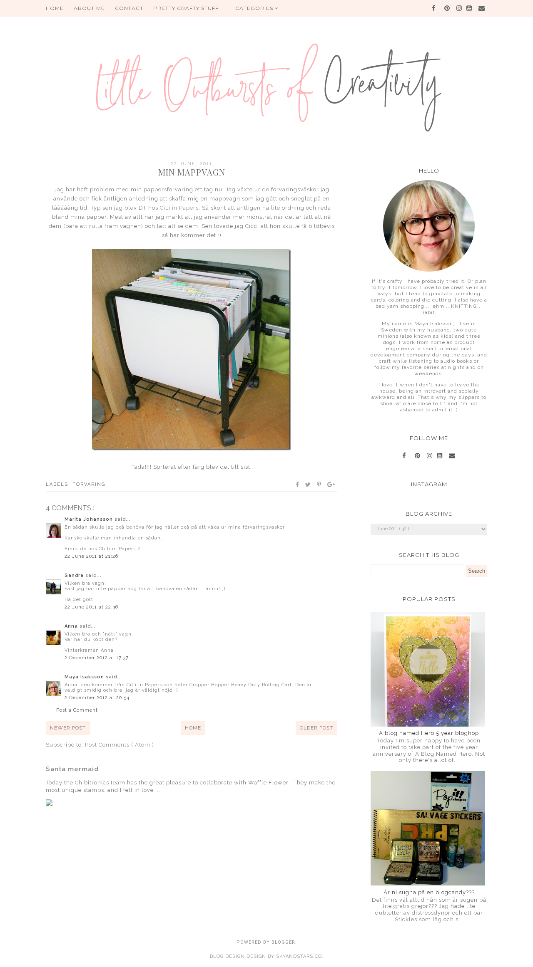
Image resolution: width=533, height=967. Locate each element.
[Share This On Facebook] (297, 484)
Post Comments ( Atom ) (119, 745)
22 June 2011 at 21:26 (91, 556)
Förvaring (88, 484)
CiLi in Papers (179, 208)
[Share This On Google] (331, 484)
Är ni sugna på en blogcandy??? (429, 892)
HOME (55, 8)
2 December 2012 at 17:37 (97, 657)
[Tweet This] (308, 484)
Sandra (75, 575)
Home (193, 728)
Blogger (283, 942)
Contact (129, 8)
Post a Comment (77, 710)
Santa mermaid (72, 769)
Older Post (316, 728)
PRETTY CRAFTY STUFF (186, 8)
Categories (255, 8)
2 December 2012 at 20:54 (97, 697)
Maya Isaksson (85, 677)
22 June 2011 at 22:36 (91, 607)
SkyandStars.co (299, 956)
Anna (72, 626)
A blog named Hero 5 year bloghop (429, 733)
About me (89, 8)
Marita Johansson (90, 519)
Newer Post (68, 728)
